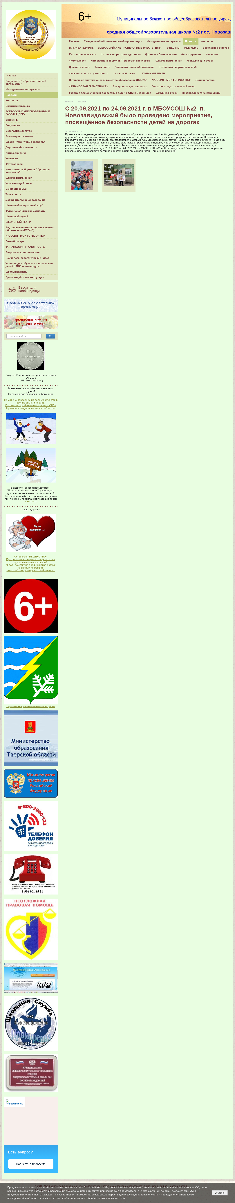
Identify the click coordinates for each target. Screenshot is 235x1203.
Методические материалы (23, 89)
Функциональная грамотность (25, 211)
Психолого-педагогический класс (27, 258)
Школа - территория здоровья (25, 142)
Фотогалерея (14, 164)
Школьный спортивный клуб (24, 205)
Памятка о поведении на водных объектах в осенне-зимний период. (30, 401)
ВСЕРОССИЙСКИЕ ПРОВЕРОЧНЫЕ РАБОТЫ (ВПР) (28, 113)
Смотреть (31, 501)
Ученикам (12, 158)
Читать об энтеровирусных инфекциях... (31, 570)
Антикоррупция (16, 153)
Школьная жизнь (16, 271)
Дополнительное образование (25, 200)
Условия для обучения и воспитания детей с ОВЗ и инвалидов (29, 265)
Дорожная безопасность (21, 147)
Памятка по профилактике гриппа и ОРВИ (30, 405)
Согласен (220, 1192)
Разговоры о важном (19, 136)
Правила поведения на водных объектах (30, 408)
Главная (11, 75)
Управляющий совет (19, 183)
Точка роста (13, 194)
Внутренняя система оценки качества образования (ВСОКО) (30, 229)
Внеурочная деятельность (23, 252)
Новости (11, 95)
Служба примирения (19, 177)
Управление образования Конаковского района (30, 706)
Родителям (13, 125)
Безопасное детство (19, 130)
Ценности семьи (16, 188)
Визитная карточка (18, 106)
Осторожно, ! (30, 556)
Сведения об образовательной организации (26, 82)
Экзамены (12, 119)
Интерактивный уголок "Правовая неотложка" (28, 171)
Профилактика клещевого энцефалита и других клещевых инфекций (30, 561)
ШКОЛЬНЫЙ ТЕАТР (18, 222)
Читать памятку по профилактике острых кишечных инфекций (30, 566)
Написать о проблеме (31, 1164)
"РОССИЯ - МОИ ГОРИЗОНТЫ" (25, 235)
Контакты (12, 100)
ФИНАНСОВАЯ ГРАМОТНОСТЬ (25, 246)
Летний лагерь (15, 241)
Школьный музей (17, 216)
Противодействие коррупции (25, 277)
